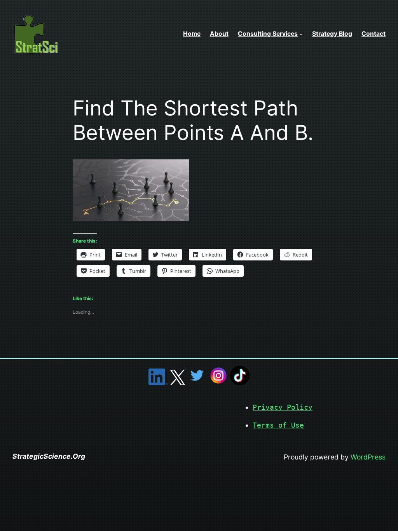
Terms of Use (278, 425)
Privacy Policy (282, 407)
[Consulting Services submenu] (301, 34)
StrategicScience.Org (48, 456)
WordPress (368, 457)
